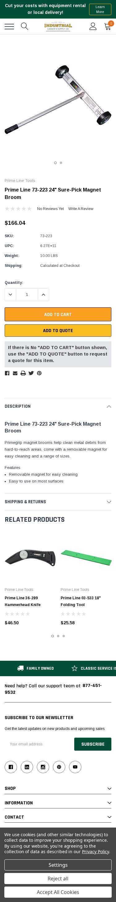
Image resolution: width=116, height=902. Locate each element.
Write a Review (80, 209)
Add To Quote (58, 330)
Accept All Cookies (58, 892)
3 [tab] (63, 636)
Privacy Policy (95, 851)
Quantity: (14, 282)
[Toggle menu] (9, 26)
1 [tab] (55, 163)
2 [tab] (61, 163)
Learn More (100, 9)
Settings (58, 865)
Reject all (58, 878)
